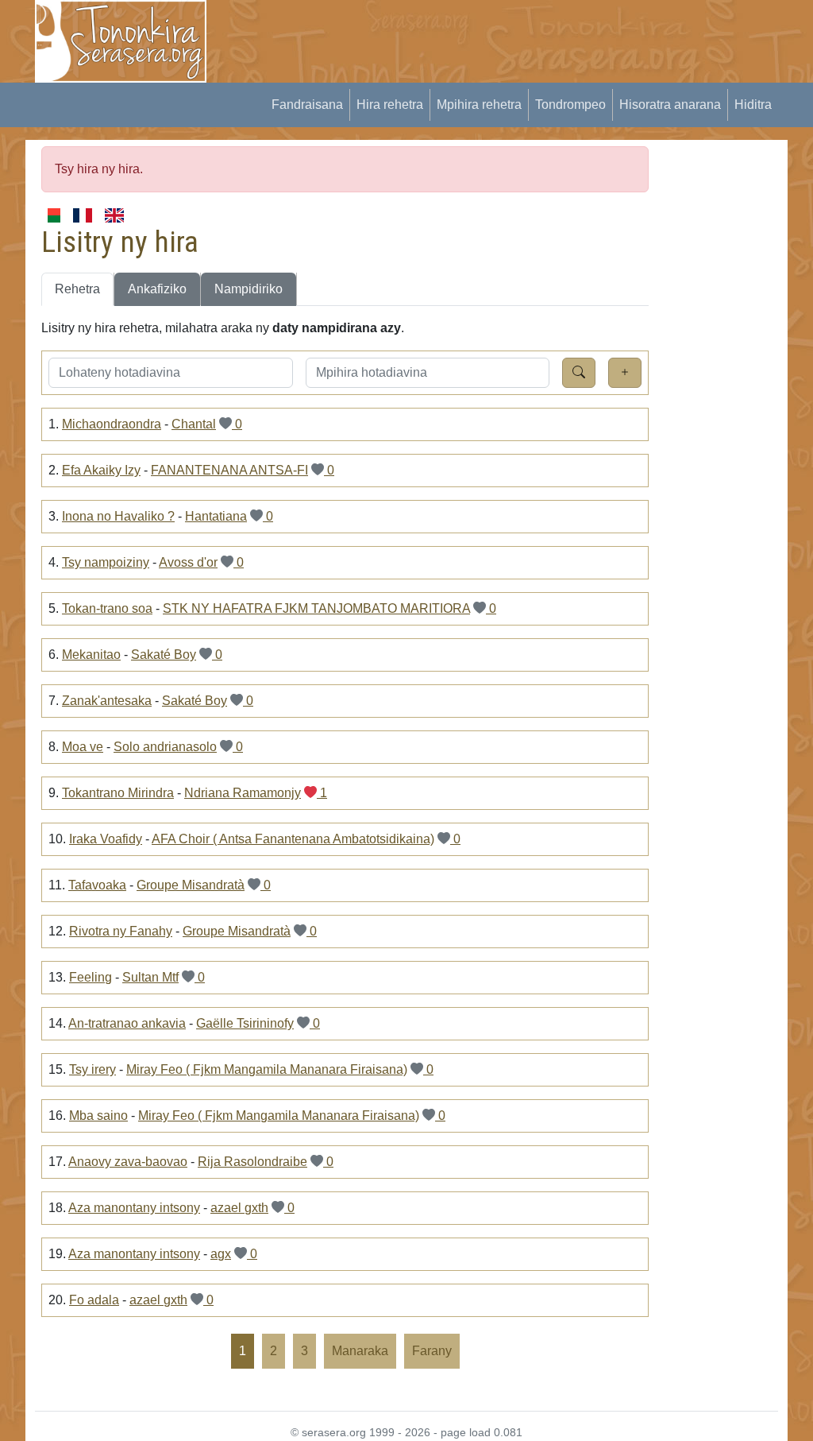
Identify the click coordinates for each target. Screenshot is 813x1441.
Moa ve (82, 746)
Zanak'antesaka (107, 700)
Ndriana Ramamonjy (242, 793)
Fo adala (94, 1300)
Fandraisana (307, 104)
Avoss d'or (188, 562)
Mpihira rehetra (479, 104)
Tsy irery (92, 1069)
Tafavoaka (97, 885)
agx (220, 1254)
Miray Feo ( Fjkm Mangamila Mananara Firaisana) (266, 1069)
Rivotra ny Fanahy (120, 931)
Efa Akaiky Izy (101, 470)
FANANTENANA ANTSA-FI (229, 470)
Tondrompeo (570, 104)
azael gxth (239, 1207)
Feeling (90, 977)
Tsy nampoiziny (105, 562)
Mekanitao (91, 654)
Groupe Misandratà (191, 885)
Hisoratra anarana (670, 104)
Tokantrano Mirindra (118, 793)
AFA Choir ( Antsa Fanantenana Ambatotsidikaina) (293, 839)
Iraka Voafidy (105, 839)
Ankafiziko (157, 289)
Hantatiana (216, 516)
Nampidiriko (248, 289)
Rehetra (77, 289)
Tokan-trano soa (107, 608)
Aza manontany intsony (134, 1207)
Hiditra (753, 104)
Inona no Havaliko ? (118, 516)
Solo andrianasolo (165, 746)
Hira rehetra (389, 104)
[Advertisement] (514, 36)
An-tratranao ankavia (127, 1023)
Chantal (193, 424)
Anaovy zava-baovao (127, 1161)
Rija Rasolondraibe (252, 1161)
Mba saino (98, 1115)
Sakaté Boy (163, 654)
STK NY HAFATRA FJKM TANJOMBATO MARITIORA (316, 608)
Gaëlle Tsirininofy (245, 1023)
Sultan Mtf (150, 977)
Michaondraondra (111, 424)
